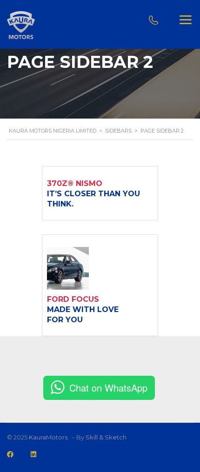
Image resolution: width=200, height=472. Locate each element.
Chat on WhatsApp (108, 387)
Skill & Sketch (106, 437)
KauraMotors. (49, 437)
